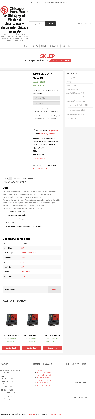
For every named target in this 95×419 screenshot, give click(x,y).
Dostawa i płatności (44, 377)
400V (22, 267)
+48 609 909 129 (35, 2)
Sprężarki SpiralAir (73, 93)
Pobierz (54, 290)
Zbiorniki (69, 118)
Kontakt (66, 46)
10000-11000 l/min (28, 253)
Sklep (43, 46)
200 (21, 248)
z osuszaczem (75, 97)
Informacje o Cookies (44, 380)
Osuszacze (70, 89)
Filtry (68, 78)
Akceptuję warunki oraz (46, 132)
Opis (6, 178)
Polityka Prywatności (44, 375)
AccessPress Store (56, 414)
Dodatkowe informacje (26, 178)
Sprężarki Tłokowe (73, 114)
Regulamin (54, 46)
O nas (35, 46)
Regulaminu (53, 131)
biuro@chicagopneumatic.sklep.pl (56, 2)
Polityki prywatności (47, 134)
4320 (22, 276)
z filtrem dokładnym (77, 105)
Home (27, 60)
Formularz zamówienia (45, 385)
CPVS (22, 262)
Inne (68, 82)
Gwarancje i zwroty (44, 372)
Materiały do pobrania (15, 182)
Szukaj (50, 24)
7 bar (22, 257)
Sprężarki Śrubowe (39, 60)
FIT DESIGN (31, 414)
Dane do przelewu (43, 383)
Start (27, 46)
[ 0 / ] (88, 23)
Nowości (69, 85)
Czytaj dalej (11, 348)
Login (79, 23)
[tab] (7, 178)
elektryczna (24, 272)
